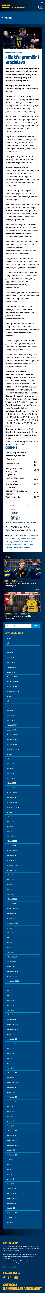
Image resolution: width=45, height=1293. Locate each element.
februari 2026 (12, 667)
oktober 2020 (12, 976)
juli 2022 (10, 875)
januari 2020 (11, 1020)
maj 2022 (10, 884)
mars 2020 (11, 1010)
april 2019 (10, 1063)
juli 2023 (10, 817)
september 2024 (13, 749)
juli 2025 (10, 701)
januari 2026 (11, 672)
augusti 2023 (11, 812)
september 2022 (13, 865)
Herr (7, 52)
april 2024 (10, 773)
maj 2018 (10, 1116)
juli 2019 (10, 1049)
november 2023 (12, 797)
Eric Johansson (12, 538)
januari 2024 (11, 788)
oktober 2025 (12, 686)
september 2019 (12, 1039)
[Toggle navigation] (40, 7)
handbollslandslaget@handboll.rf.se (19, 1263)
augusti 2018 (11, 1102)
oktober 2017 (11, 1150)
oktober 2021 (11, 918)
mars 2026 (11, 662)
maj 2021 (10, 942)
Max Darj (22, 544)
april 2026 (10, 657)
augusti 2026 (11, 638)
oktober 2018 (11, 1092)
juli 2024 (10, 759)
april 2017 (10, 1179)
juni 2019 (10, 1053)
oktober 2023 (12, 802)
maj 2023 (10, 826)
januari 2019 (11, 1078)
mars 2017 (10, 1184)
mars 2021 (10, 952)
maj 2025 (10, 711)
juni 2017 (10, 1169)
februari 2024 (12, 783)
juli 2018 (10, 1107)
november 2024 (12, 740)
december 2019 (12, 1024)
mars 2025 (11, 720)
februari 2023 (12, 841)
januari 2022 (11, 904)
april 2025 (10, 715)
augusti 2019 (11, 1044)
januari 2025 (11, 730)
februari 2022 (12, 899)
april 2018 (10, 1121)
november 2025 (12, 682)
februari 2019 (12, 1073)
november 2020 (12, 971)
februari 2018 (12, 1131)
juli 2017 (10, 1165)
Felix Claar (25, 538)
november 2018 (12, 1087)
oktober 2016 (11, 1208)
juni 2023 (10, 822)
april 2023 (10, 831)
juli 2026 (10, 643)
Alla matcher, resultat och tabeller (21, 522)
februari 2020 (12, 1015)
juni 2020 (10, 996)
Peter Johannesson (21, 547)
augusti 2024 (11, 754)
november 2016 (12, 1203)
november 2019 (12, 1029)
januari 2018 (11, 1136)
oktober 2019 (11, 1034)
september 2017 (12, 1155)
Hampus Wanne (21, 541)
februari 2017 (12, 1189)
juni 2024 (10, 764)
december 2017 (12, 1140)
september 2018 (12, 1097)
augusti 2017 (11, 1160)
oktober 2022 (12, 860)
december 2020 (12, 967)
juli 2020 (10, 991)
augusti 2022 (11, 870)
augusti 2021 (11, 928)
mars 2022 (11, 894)
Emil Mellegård (31, 535)
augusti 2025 (11, 696)
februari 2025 (12, 725)
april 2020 (10, 1005)
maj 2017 (10, 1174)
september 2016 (12, 1213)
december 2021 (12, 909)
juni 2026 (10, 648)
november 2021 (12, 913)
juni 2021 (10, 938)
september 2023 (13, 807)
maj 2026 (10, 653)
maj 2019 (10, 1058)
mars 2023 (11, 836)
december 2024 (12, 735)
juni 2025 (10, 706)
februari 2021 (12, 957)
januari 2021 (11, 962)
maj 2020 (10, 1000)
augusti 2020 (11, 986)
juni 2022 (10, 880)
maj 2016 (10, 1222)
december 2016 (12, 1198)
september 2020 (13, 981)
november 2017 (12, 1145)
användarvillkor (13, 1267)
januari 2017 (11, 1194)
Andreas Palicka (15, 535)
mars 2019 (10, 1068)
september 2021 (12, 923)
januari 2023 (11, 846)
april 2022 (10, 889)
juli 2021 (10, 933)
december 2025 (12, 677)
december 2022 (12, 851)
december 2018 (12, 1082)
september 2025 (13, 691)
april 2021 (10, 947)
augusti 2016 (11, 1218)
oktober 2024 (12, 744)
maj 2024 (10, 769)
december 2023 (12, 793)
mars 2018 (10, 1126)
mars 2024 (11, 778)
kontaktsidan (17, 1250)
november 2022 (12, 855)
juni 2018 (10, 1111)
